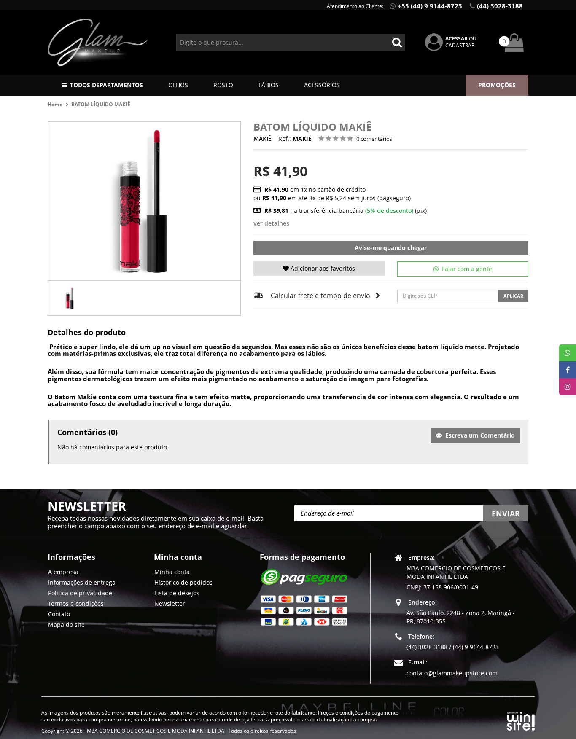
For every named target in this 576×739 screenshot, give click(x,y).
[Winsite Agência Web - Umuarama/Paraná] (521, 719)
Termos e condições (76, 603)
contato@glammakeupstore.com (452, 673)
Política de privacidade (80, 593)
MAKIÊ (262, 138)
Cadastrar (459, 45)
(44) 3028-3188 (500, 6)
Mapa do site (66, 625)
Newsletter (169, 603)
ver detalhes (271, 223)
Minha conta (172, 572)
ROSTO (223, 85)
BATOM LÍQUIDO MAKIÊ (100, 104)
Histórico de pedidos (183, 582)
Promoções (497, 85)
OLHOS (178, 85)
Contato (59, 614)
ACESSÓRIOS (322, 85)
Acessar (456, 38)
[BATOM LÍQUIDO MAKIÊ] (70, 298)
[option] (70, 298)
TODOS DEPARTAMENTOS (106, 85)
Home (55, 104)
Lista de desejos (176, 593)
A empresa (63, 572)
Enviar (506, 513)
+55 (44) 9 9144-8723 (430, 6)
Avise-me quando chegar (391, 248)
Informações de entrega (82, 582)
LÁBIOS (268, 85)
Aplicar (513, 296)
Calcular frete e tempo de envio (320, 295)
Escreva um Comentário (478, 435)
